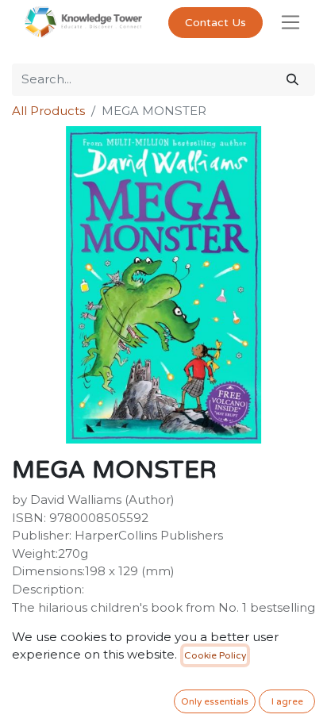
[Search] (292, 79)
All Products (48, 110)
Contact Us (215, 22)
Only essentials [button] (214, 701)
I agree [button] (287, 701)
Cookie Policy (215, 655)
